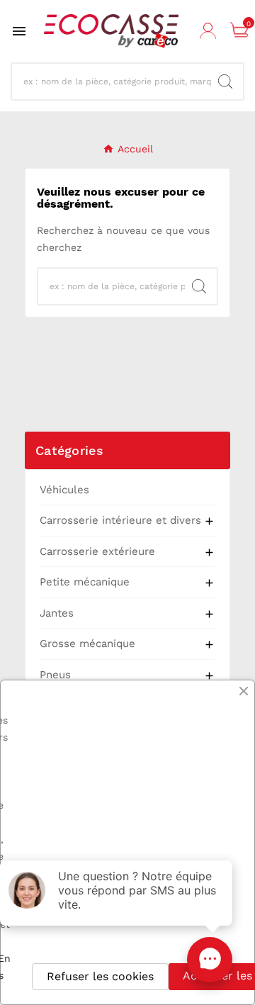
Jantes (57, 613)
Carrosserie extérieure (97, 551)
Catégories (69, 450)
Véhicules (64, 489)
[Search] (225, 81)
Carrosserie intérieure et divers (120, 520)
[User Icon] (210, 31)
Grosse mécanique (87, 643)
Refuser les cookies (100, 976)
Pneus (55, 674)
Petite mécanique (85, 582)
